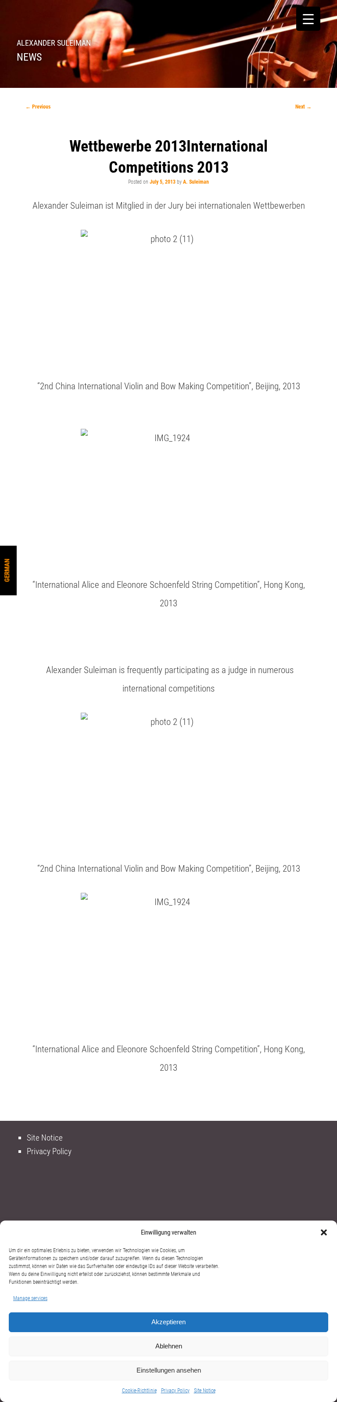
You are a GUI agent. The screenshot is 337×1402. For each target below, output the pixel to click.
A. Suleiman (196, 182)
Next (303, 107)
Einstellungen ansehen (168, 1370)
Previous (37, 107)
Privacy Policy (175, 1391)
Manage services (30, 1298)
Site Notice (204, 1391)
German (7, 570)
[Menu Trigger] (308, 19)
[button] (323, 1232)
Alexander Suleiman (54, 42)
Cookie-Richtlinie (139, 1391)
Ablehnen (168, 1346)
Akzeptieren (168, 1322)
